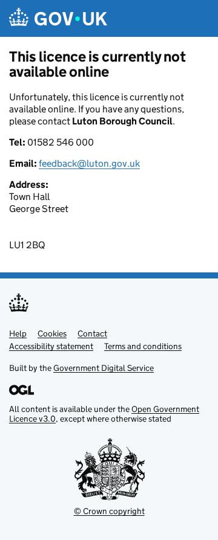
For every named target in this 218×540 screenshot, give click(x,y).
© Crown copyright (109, 511)
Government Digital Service (103, 367)
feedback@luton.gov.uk (89, 163)
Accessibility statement (51, 346)
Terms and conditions (143, 346)
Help (18, 333)
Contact (92, 333)
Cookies (52, 333)
